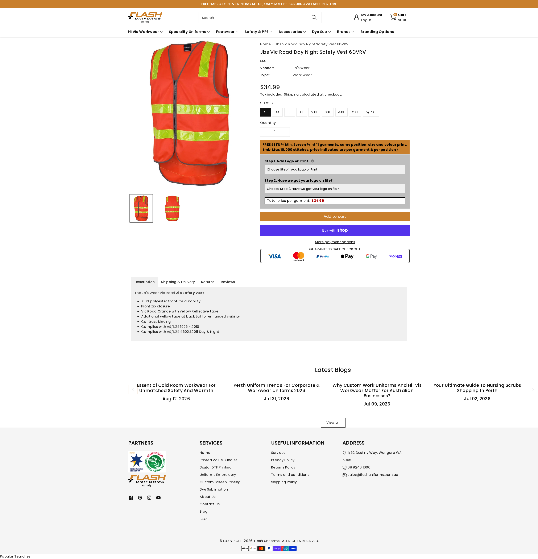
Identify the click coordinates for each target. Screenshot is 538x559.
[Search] (314, 17)
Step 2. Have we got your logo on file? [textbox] (298, 180)
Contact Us (210, 504)
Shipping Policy (284, 482)
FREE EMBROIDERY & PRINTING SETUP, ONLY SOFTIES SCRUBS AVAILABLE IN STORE (269, 3)
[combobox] (260, 17)
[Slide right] (533, 389)
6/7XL (370, 112)
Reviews (228, 282)
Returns (208, 282)
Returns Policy (283, 467)
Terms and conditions (290, 474)
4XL (341, 112)
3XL (327, 112)
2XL (314, 112)
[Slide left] (132, 389)
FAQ (203, 518)
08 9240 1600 (359, 467)
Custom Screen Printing (220, 482)
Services (278, 452)
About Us (207, 496)
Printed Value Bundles (218, 460)
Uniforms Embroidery (218, 474)
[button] (398, 17)
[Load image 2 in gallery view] (172, 208)
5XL (355, 112)
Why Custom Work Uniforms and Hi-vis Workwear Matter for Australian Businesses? (377, 390)
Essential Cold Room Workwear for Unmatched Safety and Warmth (176, 388)
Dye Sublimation (214, 489)
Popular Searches (15, 556)
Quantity (268, 122)
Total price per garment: (295, 200)
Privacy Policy (282, 460)
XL (301, 112)
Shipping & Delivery (178, 282)
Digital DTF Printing (216, 467)
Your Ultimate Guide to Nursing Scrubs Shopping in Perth (477, 388)
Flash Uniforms (267, 540)
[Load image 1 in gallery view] (141, 208)
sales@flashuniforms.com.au (373, 474)
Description (144, 282)
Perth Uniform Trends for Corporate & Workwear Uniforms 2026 (276, 388)
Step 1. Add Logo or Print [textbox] (335, 161)
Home (205, 452)
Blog (203, 511)
